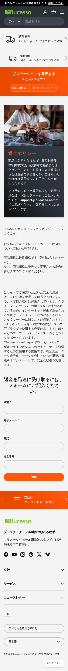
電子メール (10, 420)
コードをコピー (45, 88)
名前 (6, 402)
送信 (34, 477)
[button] (53, 12)
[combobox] (34, 21)
